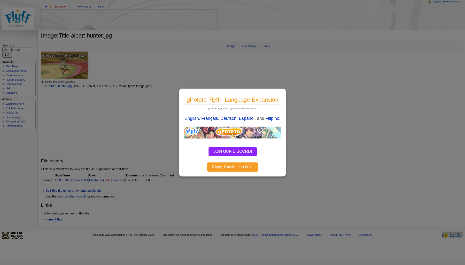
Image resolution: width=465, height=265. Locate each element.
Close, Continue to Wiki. (232, 167)
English (192, 118)
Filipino (272, 118)
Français (209, 118)
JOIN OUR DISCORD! (232, 151)
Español (247, 118)
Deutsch (228, 118)
